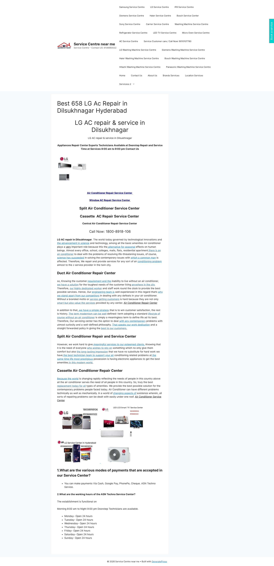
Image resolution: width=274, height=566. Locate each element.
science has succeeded (70, 257)
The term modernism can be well (87, 313)
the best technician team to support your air (88, 355)
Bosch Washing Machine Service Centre (185, 58)
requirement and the (99, 281)
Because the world (67, 378)
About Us (152, 75)
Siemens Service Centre (131, 15)
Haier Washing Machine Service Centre (139, 58)
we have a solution (68, 284)
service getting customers (104, 299)
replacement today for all (71, 385)
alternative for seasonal (121, 246)
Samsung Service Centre (132, 7)
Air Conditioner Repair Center (140, 302)
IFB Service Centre (184, 7)
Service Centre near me (94, 44)
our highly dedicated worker (86, 288)
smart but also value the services (76, 302)
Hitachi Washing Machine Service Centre (139, 67)
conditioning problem (150, 261)
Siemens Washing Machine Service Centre (183, 49)
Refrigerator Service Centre (133, 32)
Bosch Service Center (188, 15)
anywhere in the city (143, 284)
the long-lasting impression (92, 351)
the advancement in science (73, 243)
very (68, 246)
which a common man (143, 257)
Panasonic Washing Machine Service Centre (188, 67)
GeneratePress (159, 561)
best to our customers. (114, 328)
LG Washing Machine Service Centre (137, 49)
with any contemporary (132, 321)
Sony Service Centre (129, 24)
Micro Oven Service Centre (195, 32)
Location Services (194, 75)
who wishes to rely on (99, 348)
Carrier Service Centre (157, 24)
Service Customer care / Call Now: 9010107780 (167, 41)
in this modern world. (80, 362)
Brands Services (171, 75)
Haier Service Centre (160, 15)
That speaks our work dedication (131, 324)
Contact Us (136, 75)
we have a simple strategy (93, 310)
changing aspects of (124, 393)
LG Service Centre (159, 7)
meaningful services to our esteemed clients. (119, 344)
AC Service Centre (128, 41)
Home (122, 75)
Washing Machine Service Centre (191, 24)
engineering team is (103, 291)
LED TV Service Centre (164, 32)
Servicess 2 (125, 84)
